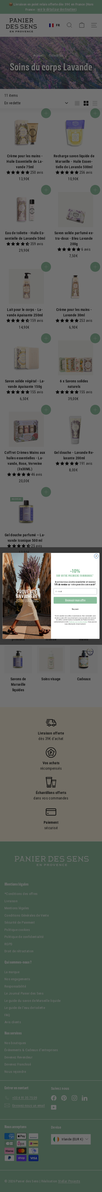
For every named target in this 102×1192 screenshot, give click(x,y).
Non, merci (75, 609)
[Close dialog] (96, 556)
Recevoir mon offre (75, 600)
